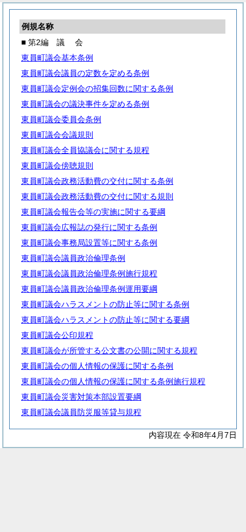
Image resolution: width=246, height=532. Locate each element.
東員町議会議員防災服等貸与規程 (81, 412)
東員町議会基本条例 (57, 57)
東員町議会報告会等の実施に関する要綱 (93, 211)
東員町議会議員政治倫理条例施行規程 (89, 273)
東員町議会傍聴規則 (57, 165)
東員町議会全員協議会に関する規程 (85, 150)
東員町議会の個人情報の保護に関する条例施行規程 (113, 381)
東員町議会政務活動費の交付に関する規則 (97, 196)
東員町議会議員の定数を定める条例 (85, 73)
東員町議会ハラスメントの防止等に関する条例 (105, 304)
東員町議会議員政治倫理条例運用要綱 (89, 288)
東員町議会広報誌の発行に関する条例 (89, 227)
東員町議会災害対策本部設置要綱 (81, 396)
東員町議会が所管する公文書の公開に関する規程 (109, 350)
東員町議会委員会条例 (61, 119)
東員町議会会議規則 (57, 134)
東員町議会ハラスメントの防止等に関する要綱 (105, 319)
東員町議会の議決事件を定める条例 (85, 103)
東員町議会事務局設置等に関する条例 (89, 242)
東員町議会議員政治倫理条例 (73, 258)
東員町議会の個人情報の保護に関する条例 (97, 365)
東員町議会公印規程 (57, 335)
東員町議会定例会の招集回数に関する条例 (97, 88)
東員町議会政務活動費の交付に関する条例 (97, 181)
